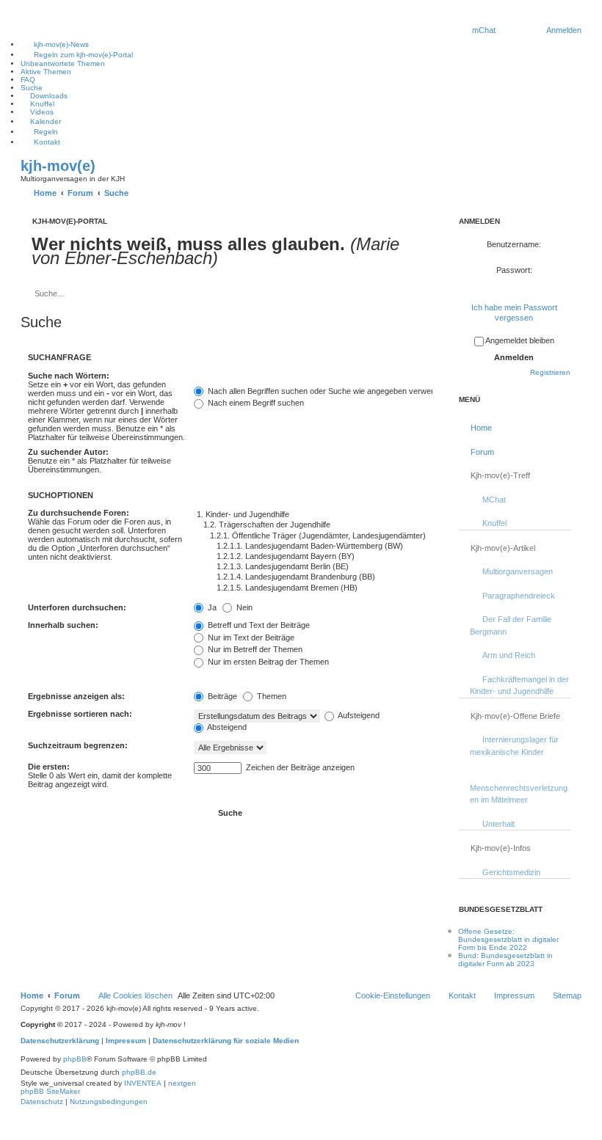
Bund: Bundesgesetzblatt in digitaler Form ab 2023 (505, 959)
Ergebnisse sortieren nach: (80, 713)
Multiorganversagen (517, 571)
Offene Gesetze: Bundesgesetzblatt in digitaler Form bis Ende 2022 (508, 939)
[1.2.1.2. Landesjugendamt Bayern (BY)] (313, 557)
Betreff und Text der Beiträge (258, 625)
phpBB (75, 1059)
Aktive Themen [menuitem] (46, 71)
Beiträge (221, 696)
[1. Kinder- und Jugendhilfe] (313, 515)
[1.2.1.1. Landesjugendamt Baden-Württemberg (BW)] (313, 546)
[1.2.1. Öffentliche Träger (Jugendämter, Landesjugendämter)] (313, 536)
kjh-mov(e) (58, 166)
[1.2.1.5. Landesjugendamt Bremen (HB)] (313, 588)
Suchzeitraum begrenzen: (78, 745)
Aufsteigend (358, 715)
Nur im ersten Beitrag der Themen (267, 661)
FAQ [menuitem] (28, 80)
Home (481, 427)
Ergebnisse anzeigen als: (76, 696)
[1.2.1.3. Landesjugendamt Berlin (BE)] (313, 567)
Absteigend (226, 727)
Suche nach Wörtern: (68, 375)
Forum (482, 451)
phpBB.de (139, 1072)
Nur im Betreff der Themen (254, 649)
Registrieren (550, 372)
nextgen (182, 1083)
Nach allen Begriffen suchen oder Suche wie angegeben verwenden (327, 391)
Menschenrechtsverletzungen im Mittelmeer (518, 793)
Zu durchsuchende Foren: (78, 512)
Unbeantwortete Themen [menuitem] (63, 63)
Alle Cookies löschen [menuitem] (135, 995)
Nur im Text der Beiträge (250, 637)
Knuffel (494, 523)
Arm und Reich (508, 655)
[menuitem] (483, 30)
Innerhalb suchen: (63, 625)
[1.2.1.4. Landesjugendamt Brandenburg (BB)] (313, 577)
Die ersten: (49, 766)
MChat (494, 499)
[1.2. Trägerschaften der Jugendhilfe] (313, 525)
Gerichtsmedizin (511, 872)
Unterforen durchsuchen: (77, 607)
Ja (211, 607)
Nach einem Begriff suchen (255, 402)
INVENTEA (143, 1083)
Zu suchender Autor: (68, 451)
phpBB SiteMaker (50, 1091)
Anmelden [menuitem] (563, 30)
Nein (243, 607)
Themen (270, 696)
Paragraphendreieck (518, 595)
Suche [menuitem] (32, 88)
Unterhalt (498, 823)
